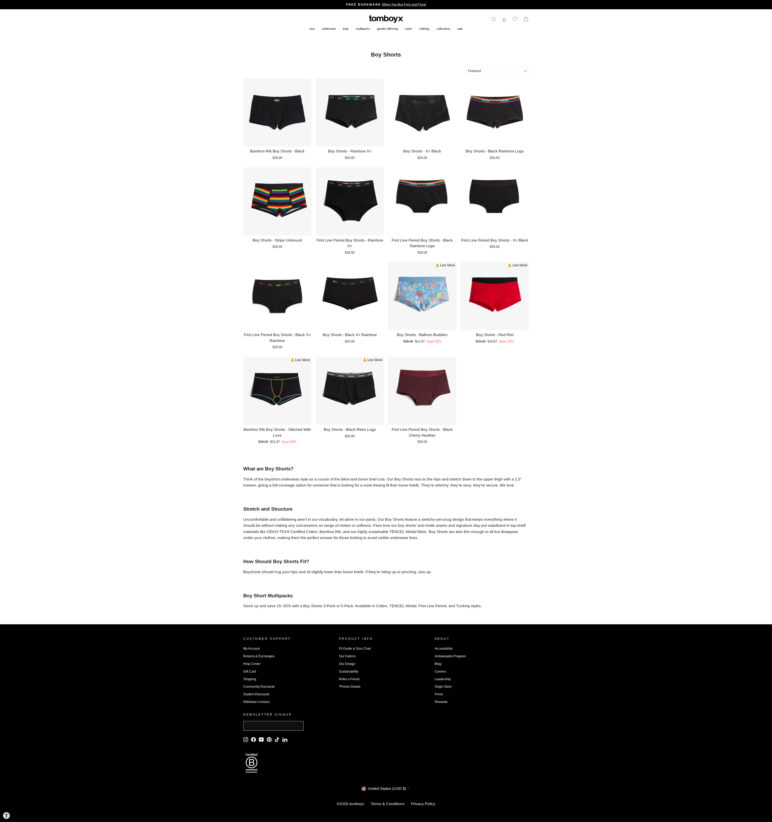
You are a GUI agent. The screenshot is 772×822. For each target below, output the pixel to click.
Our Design (347, 664)
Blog (438, 664)
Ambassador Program (450, 656)
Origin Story (443, 686)
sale (460, 28)
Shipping (249, 679)
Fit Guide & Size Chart (355, 648)
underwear (329, 28)
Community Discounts (259, 686)
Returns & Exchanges (258, 656)
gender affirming (387, 28)
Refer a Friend (349, 679)
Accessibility (444, 648)
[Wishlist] (515, 19)
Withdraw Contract (256, 702)
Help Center (252, 664)
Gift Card (249, 671)
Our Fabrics (347, 656)
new (312, 28)
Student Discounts (256, 694)
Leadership (443, 679)
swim (408, 28)
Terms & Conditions (387, 804)
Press (439, 694)
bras (346, 28)
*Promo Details (349, 686)
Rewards (441, 702)
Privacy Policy (423, 804)
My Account (251, 648)
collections (443, 28)
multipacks (363, 28)
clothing (424, 28)
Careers (440, 671)
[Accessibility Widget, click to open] (6, 815)
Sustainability (348, 671)
